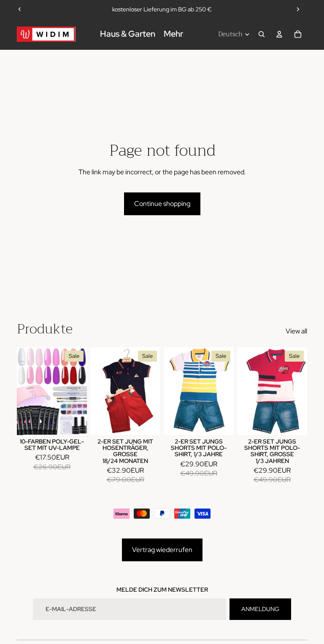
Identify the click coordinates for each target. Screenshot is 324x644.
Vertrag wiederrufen (162, 549)
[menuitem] (173, 34)
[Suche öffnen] (261, 34)
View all (296, 331)
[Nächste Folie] (298, 9)
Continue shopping (162, 203)
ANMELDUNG (260, 609)
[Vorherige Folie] (20, 9)
